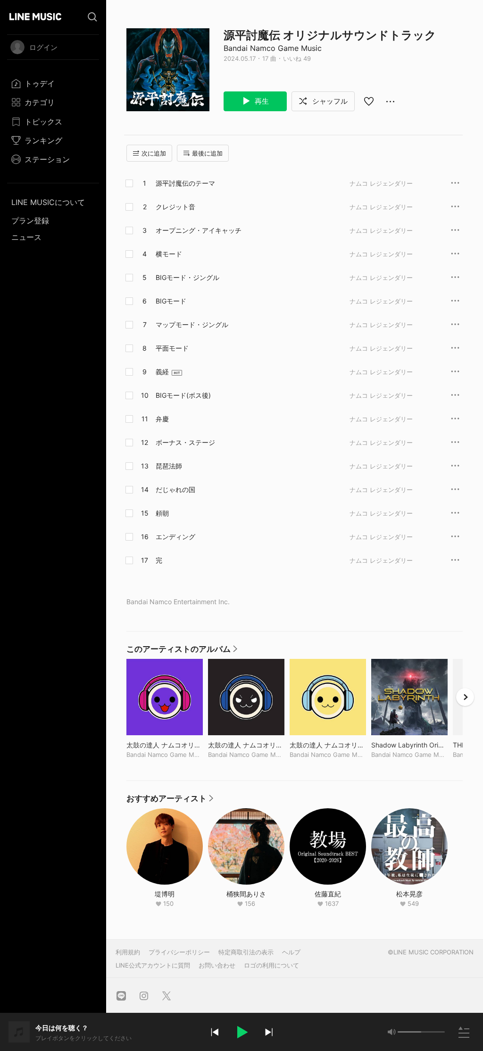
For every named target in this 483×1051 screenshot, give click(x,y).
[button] (241, 1032)
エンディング (175, 537)
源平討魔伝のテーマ (185, 183)
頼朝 (162, 513)
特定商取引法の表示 (246, 952)
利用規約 (128, 952)
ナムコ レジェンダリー (381, 183)
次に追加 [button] (154, 153)
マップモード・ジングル (192, 324)
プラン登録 (30, 220)
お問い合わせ (217, 965)
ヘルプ (291, 952)
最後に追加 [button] (207, 153)
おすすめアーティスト (170, 800)
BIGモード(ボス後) (183, 395)
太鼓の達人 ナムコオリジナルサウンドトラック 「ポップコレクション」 (328, 745)
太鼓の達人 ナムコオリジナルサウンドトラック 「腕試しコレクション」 (164, 745)
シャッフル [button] (329, 101)
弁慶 (162, 419)
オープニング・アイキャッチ (199, 230)
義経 (162, 372)
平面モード (172, 348)
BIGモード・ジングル (187, 277)
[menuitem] (53, 83)
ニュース (26, 237)
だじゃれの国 (175, 489)
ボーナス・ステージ (185, 442)
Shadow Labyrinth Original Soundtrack (409, 745)
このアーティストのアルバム (182, 651)
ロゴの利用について (271, 965)
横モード (169, 254)
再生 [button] (261, 101)
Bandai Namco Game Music (273, 48)
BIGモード (171, 301)
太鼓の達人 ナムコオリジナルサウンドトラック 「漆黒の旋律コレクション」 (246, 745)
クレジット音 (175, 207)
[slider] (409, 1032)
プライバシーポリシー (179, 952)
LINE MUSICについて (48, 202)
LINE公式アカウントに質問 (153, 965)
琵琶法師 (169, 466)
